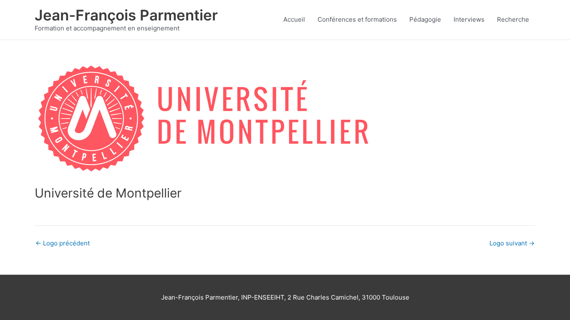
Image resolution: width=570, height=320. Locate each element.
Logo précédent (62, 243)
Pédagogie (425, 19)
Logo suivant (512, 243)
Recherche (513, 19)
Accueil (294, 19)
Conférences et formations (357, 19)
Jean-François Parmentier (126, 15)
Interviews (469, 19)
